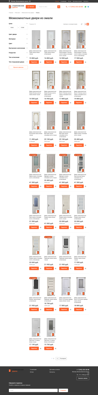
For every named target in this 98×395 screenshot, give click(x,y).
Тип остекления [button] (14, 57)
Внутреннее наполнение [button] (17, 48)
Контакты (86, 1)
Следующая (57, 358)
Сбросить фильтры (18, 67)
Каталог (32, 6)
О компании (63, 1)
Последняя (63, 358)
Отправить (63, 390)
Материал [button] (12, 39)
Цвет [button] (10, 43)
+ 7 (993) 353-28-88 (76, 7)
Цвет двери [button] (13, 34)
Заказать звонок (82, 378)
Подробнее (34, 62)
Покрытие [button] (12, 53)
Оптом (69, 1)
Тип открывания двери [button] (16, 62)
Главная (57, 1)
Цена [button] (10, 23)
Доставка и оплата (77, 1)
